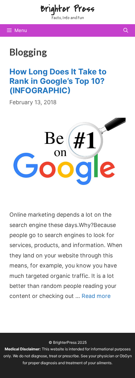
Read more (96, 296)
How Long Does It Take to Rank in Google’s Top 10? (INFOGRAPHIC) (57, 81)
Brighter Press (67, 9)
